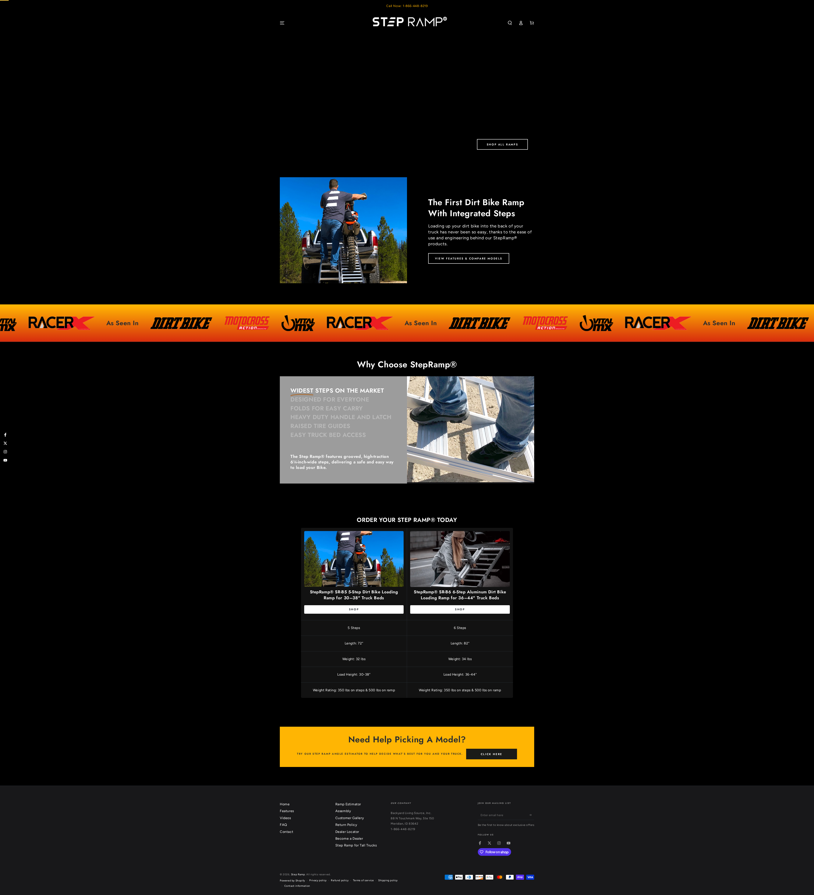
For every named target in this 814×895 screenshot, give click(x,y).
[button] (509, 23)
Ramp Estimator (348, 804)
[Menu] (282, 23)
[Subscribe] (531, 815)
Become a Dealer (349, 838)
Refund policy (339, 880)
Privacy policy (317, 880)
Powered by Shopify (292, 880)
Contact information (297, 885)
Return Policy (346, 825)
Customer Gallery (349, 818)
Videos (285, 818)
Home (285, 804)
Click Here (491, 754)
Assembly (343, 811)
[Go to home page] (407, 22)
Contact (286, 832)
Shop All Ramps (502, 144)
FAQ (283, 825)
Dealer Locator (347, 832)
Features (287, 811)
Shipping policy (388, 880)
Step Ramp (298, 874)
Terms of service (363, 880)
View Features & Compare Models (468, 259)
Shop (354, 609)
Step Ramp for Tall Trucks (356, 845)
